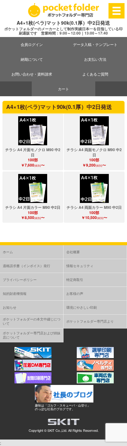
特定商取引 (74, 279)
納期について (32, 59)
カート (63, 88)
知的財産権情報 (15, 293)
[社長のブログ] (64, 401)
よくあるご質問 (95, 73)
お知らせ (9, 307)
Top (121, 440)
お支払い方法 (95, 59)
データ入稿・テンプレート (95, 44)
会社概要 (73, 251)
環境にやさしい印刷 (81, 307)
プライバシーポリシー (20, 279)
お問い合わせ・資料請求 (31, 73)
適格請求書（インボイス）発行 (26, 265)
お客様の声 (74, 293)
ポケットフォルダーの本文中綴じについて (31, 320)
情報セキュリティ (79, 265)
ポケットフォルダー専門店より (90, 321)
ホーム (8, 251)
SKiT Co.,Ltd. (57, 430)
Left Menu (116, 10)
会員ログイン (32, 44)
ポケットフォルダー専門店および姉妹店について (31, 334)
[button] (32, 130)
